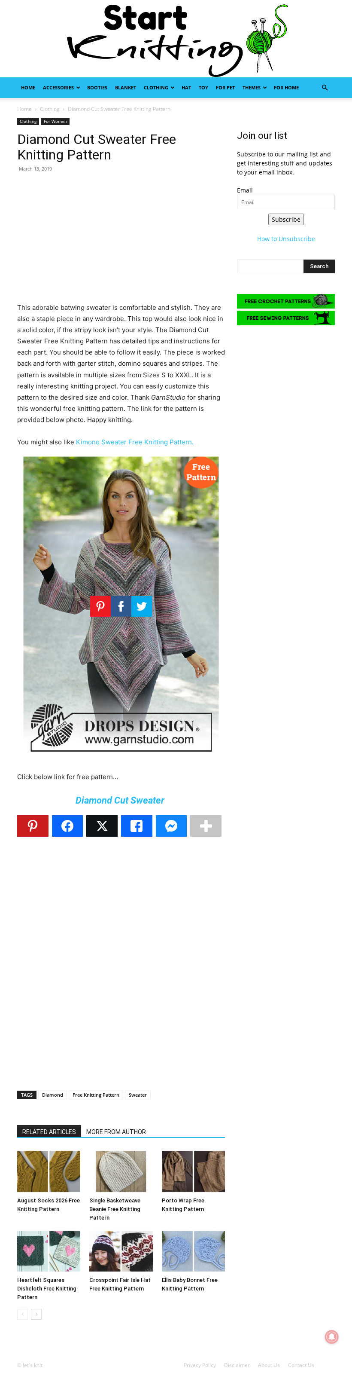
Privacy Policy (200, 1365)
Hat (186, 87)
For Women (55, 121)
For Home (286, 87)
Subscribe (286, 219)
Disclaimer (237, 1365)
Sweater (138, 1095)
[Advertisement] (121, 242)
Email (245, 190)
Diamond (52, 1095)
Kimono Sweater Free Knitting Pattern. (135, 442)
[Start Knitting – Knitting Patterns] (176, 38)
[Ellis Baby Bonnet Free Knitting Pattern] (193, 1251)
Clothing (156, 87)
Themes (252, 87)
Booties (97, 87)
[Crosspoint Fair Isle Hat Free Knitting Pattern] (120, 1251)
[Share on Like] (136, 826)
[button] (324, 88)
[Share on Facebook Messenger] (171, 826)
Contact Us (301, 1365)
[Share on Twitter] (102, 826)
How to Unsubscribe (286, 239)
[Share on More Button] (206, 826)
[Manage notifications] (332, 1337)
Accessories (58, 87)
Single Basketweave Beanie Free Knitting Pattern (114, 1209)
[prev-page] (22, 1314)
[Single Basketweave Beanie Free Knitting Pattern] (120, 1171)
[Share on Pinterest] (33, 826)
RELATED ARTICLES (49, 1131)
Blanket (125, 87)
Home (28, 87)
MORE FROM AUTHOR (116, 1131)
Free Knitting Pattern (96, 1095)
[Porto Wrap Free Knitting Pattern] (193, 1171)
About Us (269, 1365)
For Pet (225, 87)
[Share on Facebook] (67, 826)
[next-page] (36, 1314)
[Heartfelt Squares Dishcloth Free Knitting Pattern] (48, 1251)
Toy (203, 87)
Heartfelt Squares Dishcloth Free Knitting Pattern (46, 1288)
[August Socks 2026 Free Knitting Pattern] (48, 1171)
